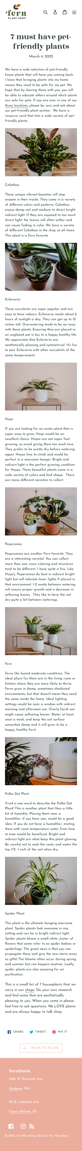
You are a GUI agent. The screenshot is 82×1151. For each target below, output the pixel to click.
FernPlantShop (26, 1135)
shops (29, 990)
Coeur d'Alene (20, 1111)
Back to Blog (44, 1048)
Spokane (15, 1088)
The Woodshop (58, 1135)
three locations (16, 105)
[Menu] (74, 12)
